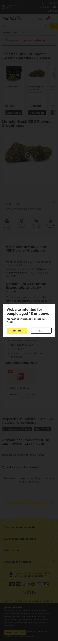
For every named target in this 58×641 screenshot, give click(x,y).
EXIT (41, 330)
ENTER (17, 330)
